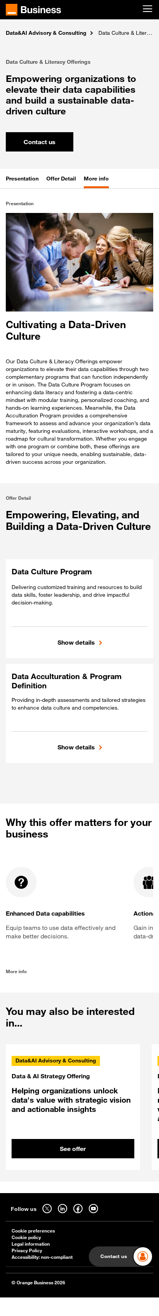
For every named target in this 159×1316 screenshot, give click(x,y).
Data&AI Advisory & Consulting (46, 32)
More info (96, 178)
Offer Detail (61, 178)
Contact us (40, 142)
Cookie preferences (33, 1231)
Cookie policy (26, 1237)
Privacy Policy (27, 1250)
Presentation (22, 178)
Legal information (31, 1244)
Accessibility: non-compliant (42, 1257)
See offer (73, 1149)
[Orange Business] (33, 9)
